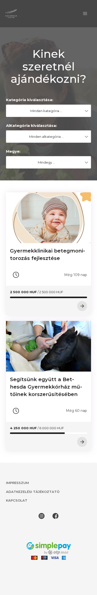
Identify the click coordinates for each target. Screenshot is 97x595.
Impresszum (17, 483)
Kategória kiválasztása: (29, 99)
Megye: (13, 151)
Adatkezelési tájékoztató (32, 492)
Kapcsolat (16, 500)
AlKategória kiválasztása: (31, 125)
